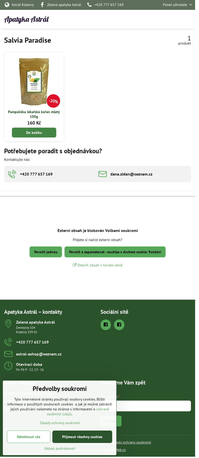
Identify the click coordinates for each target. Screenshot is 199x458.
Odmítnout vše (28, 436)
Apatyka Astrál (26, 19)
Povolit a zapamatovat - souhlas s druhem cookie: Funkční (115, 252)
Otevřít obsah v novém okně (99, 265)
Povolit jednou (46, 252)
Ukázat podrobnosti (59, 448)
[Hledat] (164, 19)
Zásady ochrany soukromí (131, 442)
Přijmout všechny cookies (82, 436)
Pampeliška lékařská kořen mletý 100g (34, 114)
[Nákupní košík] (176, 19)
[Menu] (189, 19)
